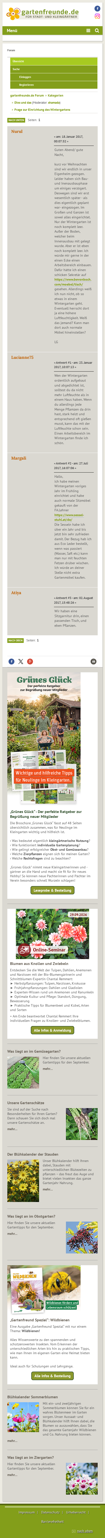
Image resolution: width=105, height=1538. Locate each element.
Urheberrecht (76, 1512)
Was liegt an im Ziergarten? (30, 1457)
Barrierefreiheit (52, 1521)
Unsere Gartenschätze (25, 1102)
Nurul (16, 131)
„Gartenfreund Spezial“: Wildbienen (40, 1319)
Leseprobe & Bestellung (52, 890)
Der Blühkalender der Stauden (32, 1154)
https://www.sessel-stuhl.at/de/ (69, 517)
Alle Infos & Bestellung (52, 1376)
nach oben (85, 1531)
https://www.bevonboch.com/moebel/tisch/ (72, 282)
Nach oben (15, 640)
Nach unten (16, 120)
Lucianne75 (22, 357)
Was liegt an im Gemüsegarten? (34, 1051)
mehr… (48, 1068)
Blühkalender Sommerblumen (32, 1396)
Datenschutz (50, 1512)
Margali (18, 458)
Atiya (16, 592)
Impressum (27, 1512)
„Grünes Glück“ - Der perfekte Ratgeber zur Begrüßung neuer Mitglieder (46, 814)
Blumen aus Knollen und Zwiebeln (39, 963)
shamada (54, 102)
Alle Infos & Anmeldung (52, 1030)
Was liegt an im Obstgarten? (31, 1216)
